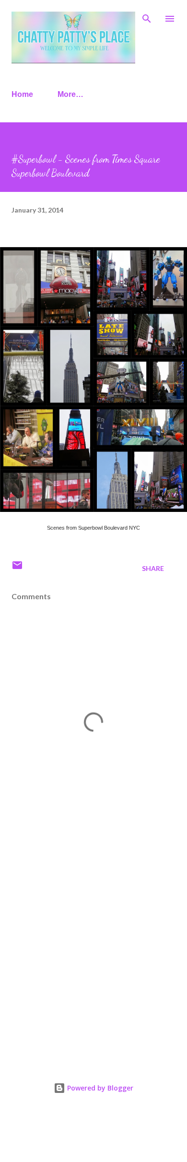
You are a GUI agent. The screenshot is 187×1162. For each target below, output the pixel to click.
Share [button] (153, 568)
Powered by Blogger (99, 1087)
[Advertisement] (93, 947)
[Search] (146, 17)
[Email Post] (17, 568)
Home (22, 94)
